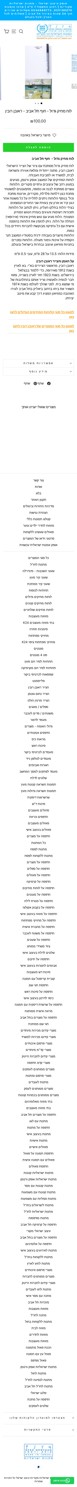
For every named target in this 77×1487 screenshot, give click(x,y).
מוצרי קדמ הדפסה (38, 1063)
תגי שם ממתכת (38, 1024)
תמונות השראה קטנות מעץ (38, 784)
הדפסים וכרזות (38, 817)
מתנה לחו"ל (38, 1315)
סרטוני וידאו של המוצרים (38, 538)
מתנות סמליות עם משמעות (38, 1198)
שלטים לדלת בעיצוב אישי (38, 952)
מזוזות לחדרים (38, 1334)
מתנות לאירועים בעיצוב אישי (38, 1250)
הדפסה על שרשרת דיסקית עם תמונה (38, 1004)
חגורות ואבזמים (39, 765)
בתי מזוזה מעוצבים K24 (38, 622)
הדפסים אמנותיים (38, 733)
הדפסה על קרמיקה (39, 881)
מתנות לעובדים (38, 1082)
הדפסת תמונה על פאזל (38, 1153)
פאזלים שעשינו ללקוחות (38, 532)
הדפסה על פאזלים (38, 875)
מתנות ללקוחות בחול (38, 1321)
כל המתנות (38, 843)
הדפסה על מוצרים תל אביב (38, 1114)
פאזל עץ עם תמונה (38, 1354)
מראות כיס (38, 739)
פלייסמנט (38, 681)
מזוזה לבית (39, 1328)
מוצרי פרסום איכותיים (38, 1043)
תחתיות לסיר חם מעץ (39, 661)
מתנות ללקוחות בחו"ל (39, 1257)
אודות (38, 487)
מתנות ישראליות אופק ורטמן (38, 1179)
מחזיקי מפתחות (38, 635)
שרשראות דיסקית (38, 797)
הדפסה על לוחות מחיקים (38, 888)
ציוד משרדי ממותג (38, 946)
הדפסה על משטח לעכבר (38, 933)
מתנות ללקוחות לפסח (39, 856)
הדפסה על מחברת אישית (38, 927)
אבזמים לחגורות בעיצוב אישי (38, 965)
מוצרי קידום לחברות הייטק (38, 1056)
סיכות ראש (38, 745)
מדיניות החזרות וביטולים (38, 506)
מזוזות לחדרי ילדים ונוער (38, 525)
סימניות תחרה (39, 629)
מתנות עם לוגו (38, 1121)
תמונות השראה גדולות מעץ (38, 791)
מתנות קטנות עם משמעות (38, 1192)
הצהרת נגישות (38, 512)
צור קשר (38, 480)
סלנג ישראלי (38, 1393)
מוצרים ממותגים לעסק (38, 1088)
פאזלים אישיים (38, 1147)
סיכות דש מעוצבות (38, 972)
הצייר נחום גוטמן (38, 694)
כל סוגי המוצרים (38, 558)
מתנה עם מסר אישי (38, 1296)
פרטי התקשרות (37, 1429)
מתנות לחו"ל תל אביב (38, 1386)
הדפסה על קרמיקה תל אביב (39, 1224)
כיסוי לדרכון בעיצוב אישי (38, 998)
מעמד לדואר (38, 720)
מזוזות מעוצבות (38, 616)
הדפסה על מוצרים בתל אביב (38, 1017)
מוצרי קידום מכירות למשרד (38, 1037)
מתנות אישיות (38, 1140)
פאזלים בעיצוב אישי (38, 829)
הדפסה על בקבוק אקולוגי (38, 907)
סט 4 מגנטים (38, 655)
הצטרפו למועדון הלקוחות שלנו (37, 1417)
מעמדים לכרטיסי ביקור (38, 752)
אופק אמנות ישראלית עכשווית (38, 545)
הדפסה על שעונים (38, 940)
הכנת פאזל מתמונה (38, 1347)
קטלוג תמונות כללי (38, 519)
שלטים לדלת (38, 778)
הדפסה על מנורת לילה (38, 901)
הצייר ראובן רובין (38, 687)
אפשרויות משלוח (38, 363)
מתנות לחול (38, 1373)
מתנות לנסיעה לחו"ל (38, 1380)
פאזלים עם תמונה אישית (38, 1160)
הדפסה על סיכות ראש (39, 991)
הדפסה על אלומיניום (38, 1244)
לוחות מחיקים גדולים (38, 597)
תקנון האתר (38, 499)
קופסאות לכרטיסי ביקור (38, 674)
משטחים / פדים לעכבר (38, 713)
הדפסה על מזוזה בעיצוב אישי (38, 914)
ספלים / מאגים (38, 707)
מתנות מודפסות (38, 1218)
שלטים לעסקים (38, 1406)
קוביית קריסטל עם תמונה (38, 979)
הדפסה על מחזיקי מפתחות (38, 920)
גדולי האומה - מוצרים (38, 726)
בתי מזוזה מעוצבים (38, 1108)
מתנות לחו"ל (38, 564)
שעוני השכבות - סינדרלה (38, 571)
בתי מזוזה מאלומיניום (38, 1101)
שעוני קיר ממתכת (38, 584)
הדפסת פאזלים (38, 1166)
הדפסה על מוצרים (38, 836)
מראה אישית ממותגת (38, 1011)
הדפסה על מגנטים (38, 894)
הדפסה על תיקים (38, 959)
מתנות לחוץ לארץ (38, 1263)
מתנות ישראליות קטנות (38, 1173)
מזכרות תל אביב (38, 1302)
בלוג (38, 493)
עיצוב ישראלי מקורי (39, 1231)
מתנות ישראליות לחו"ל (38, 1211)
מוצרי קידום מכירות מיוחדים (38, 1030)
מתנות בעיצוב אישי (39, 1134)
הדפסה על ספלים (38, 868)
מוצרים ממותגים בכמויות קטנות (38, 1095)
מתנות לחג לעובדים (38, 1289)
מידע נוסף (38, 371)
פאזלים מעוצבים (38, 823)
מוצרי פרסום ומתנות (38, 1075)
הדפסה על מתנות (38, 1127)
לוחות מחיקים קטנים (38, 603)
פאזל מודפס (38, 1360)
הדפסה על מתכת (38, 1399)
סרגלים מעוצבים (38, 810)
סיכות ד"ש (38, 804)
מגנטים (38, 648)
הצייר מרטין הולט (38, 700)
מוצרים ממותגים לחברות (38, 1276)
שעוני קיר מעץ (39, 577)
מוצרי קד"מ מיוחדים (38, 1050)
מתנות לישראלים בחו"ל (38, 1205)
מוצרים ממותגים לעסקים (39, 1069)
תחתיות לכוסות (38, 590)
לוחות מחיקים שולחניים (38, 610)
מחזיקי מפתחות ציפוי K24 (38, 642)
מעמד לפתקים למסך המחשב (38, 771)
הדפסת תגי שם (38, 985)
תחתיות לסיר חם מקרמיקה (38, 668)
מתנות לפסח (38, 849)
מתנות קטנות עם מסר (38, 1186)
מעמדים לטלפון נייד (38, 758)
